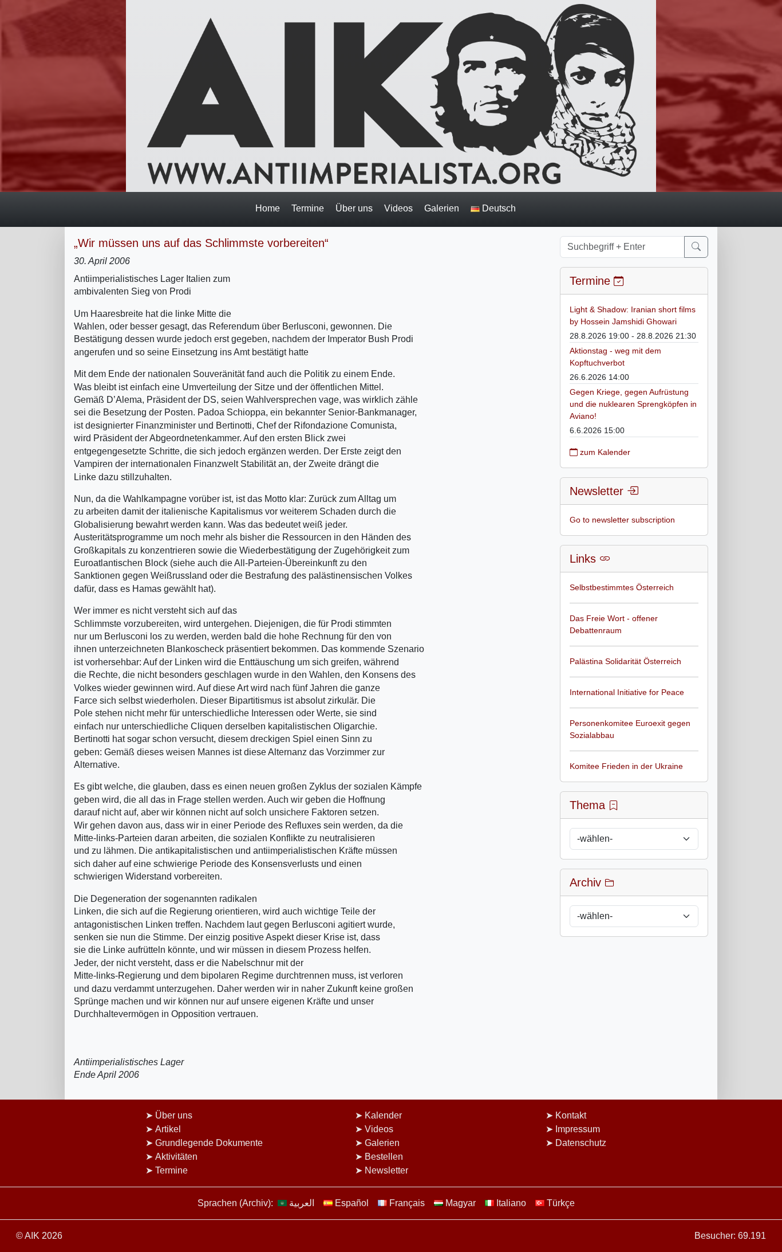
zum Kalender (604, 452)
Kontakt (570, 1115)
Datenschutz (580, 1143)
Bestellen (384, 1156)
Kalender (383, 1115)
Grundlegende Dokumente (209, 1143)
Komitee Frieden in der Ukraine (626, 766)
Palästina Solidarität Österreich (625, 661)
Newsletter (386, 1170)
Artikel (168, 1129)
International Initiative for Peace (627, 692)
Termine (307, 208)
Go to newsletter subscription (622, 519)
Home (267, 208)
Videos (398, 208)
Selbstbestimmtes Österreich (622, 587)
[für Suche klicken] (696, 247)
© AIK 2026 (39, 1236)
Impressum (577, 1129)
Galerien (441, 208)
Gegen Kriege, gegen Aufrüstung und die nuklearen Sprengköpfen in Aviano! (633, 404)
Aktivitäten (176, 1156)
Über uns (354, 208)
